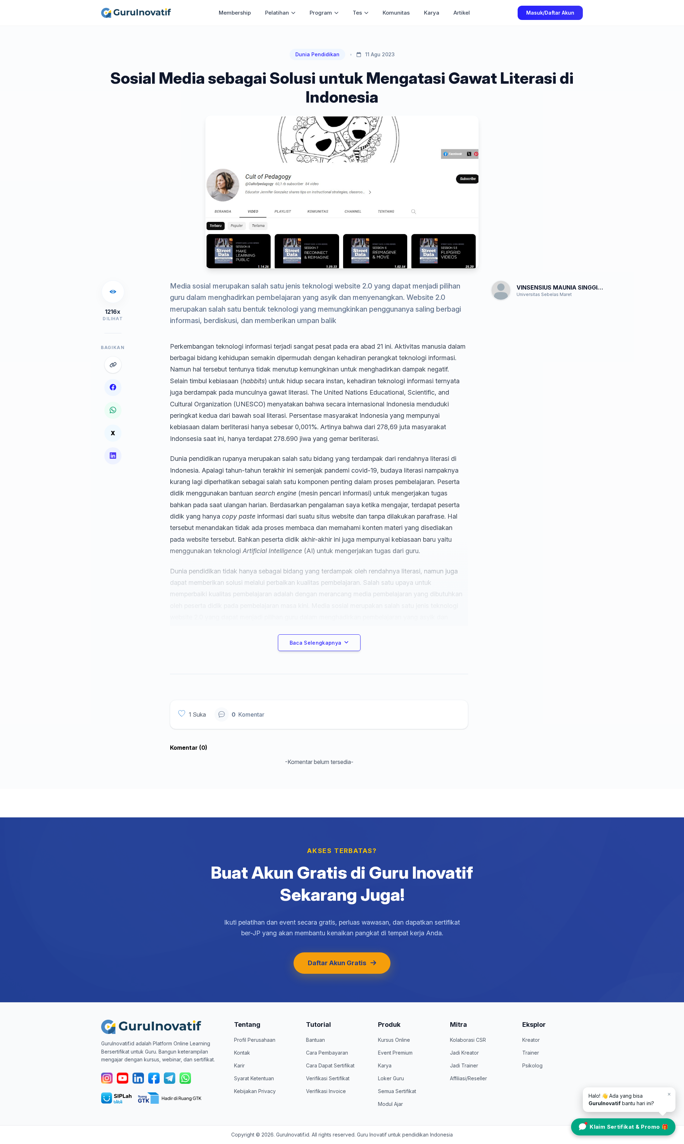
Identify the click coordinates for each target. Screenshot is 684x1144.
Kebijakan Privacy (255, 1091)
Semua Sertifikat (397, 1091)
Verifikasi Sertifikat (327, 1078)
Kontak (242, 1053)
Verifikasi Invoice (326, 1091)
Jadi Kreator (464, 1053)
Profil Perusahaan (254, 1040)
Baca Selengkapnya (316, 643)
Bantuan (315, 1040)
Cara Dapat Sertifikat (330, 1065)
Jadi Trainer (464, 1065)
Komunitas (396, 12)
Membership (235, 12)
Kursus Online (394, 1040)
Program (321, 12)
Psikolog (532, 1065)
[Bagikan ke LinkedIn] (112, 455)
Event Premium (395, 1053)
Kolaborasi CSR (468, 1040)
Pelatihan (277, 12)
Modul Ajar (390, 1104)
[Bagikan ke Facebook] (112, 387)
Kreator (531, 1040)
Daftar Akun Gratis (337, 963)
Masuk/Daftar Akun (550, 13)
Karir (239, 1065)
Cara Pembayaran (327, 1053)
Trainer (530, 1053)
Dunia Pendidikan (317, 54)
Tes (357, 12)
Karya (431, 12)
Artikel (462, 12)
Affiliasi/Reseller (468, 1078)
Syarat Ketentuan (254, 1078)
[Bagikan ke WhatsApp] (112, 410)
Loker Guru (391, 1078)
